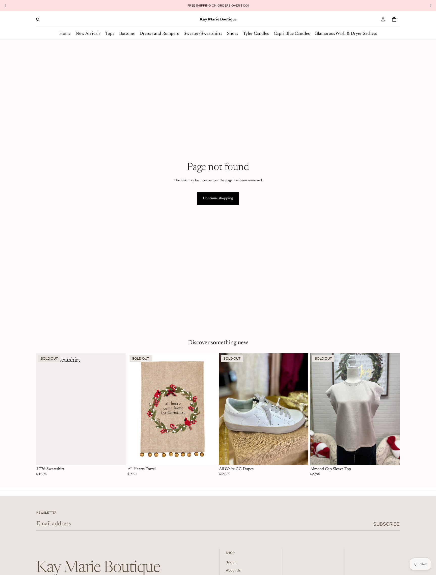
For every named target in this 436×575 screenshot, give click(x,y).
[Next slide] (430, 5)
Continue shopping (218, 198)
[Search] (37, 19)
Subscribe (386, 524)
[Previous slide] (5, 5)
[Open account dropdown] (383, 19)
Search (231, 562)
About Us (233, 570)
